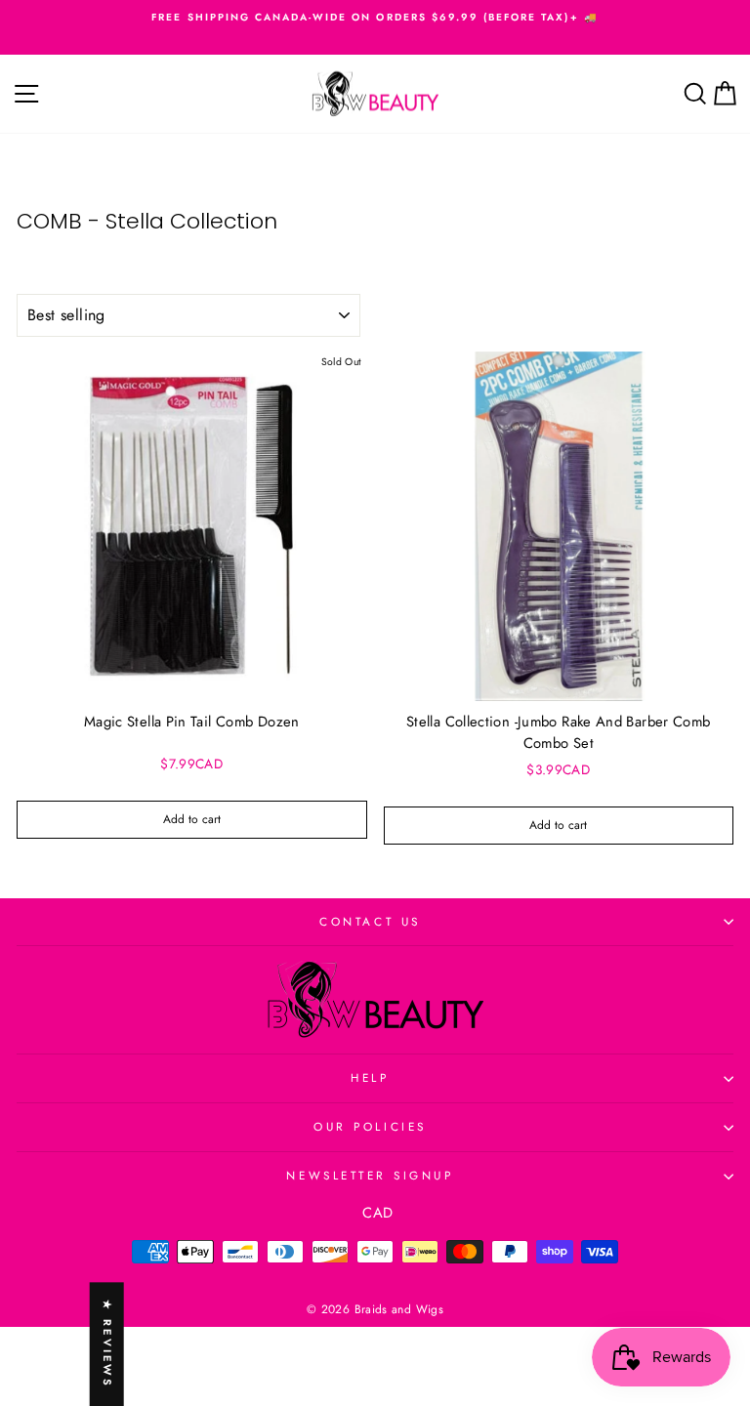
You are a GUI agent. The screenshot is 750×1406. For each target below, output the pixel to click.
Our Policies (369, 1126)
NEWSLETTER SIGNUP (369, 1175)
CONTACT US (369, 921)
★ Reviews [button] (107, 1344)
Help (370, 1077)
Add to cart (192, 819)
